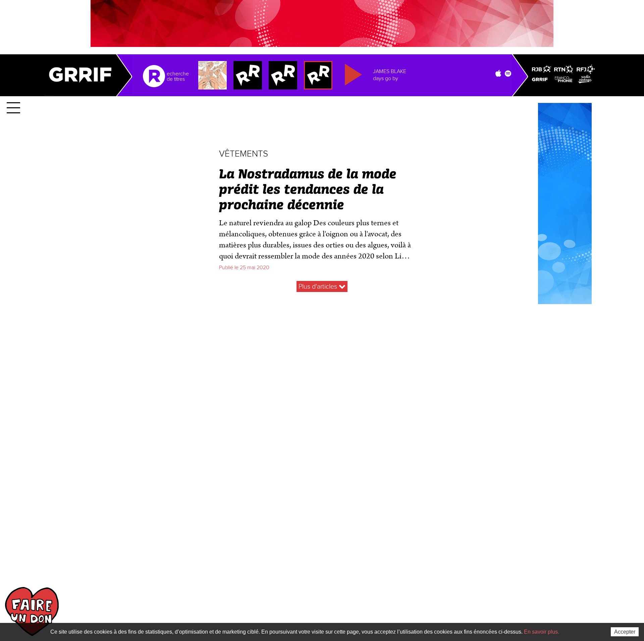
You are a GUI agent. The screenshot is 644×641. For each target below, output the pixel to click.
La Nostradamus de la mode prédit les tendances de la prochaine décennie (307, 190)
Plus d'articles (319, 287)
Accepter (624, 632)
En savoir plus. (541, 632)
